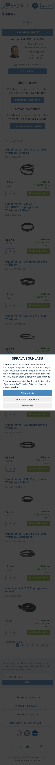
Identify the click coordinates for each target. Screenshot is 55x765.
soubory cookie (37, 364)
